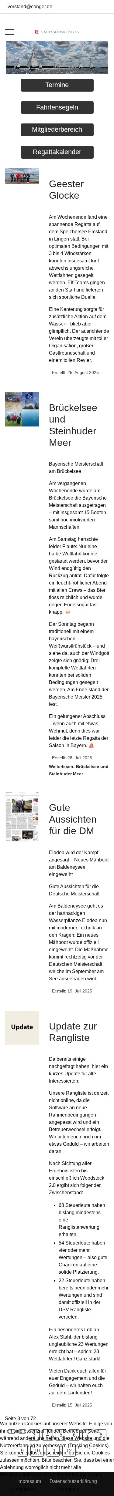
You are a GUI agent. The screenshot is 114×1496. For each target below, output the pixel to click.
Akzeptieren (23, 1489)
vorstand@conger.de (30, 6)
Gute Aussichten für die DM (73, 819)
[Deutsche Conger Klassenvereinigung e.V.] (57, 32)
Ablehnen (67, 1489)
